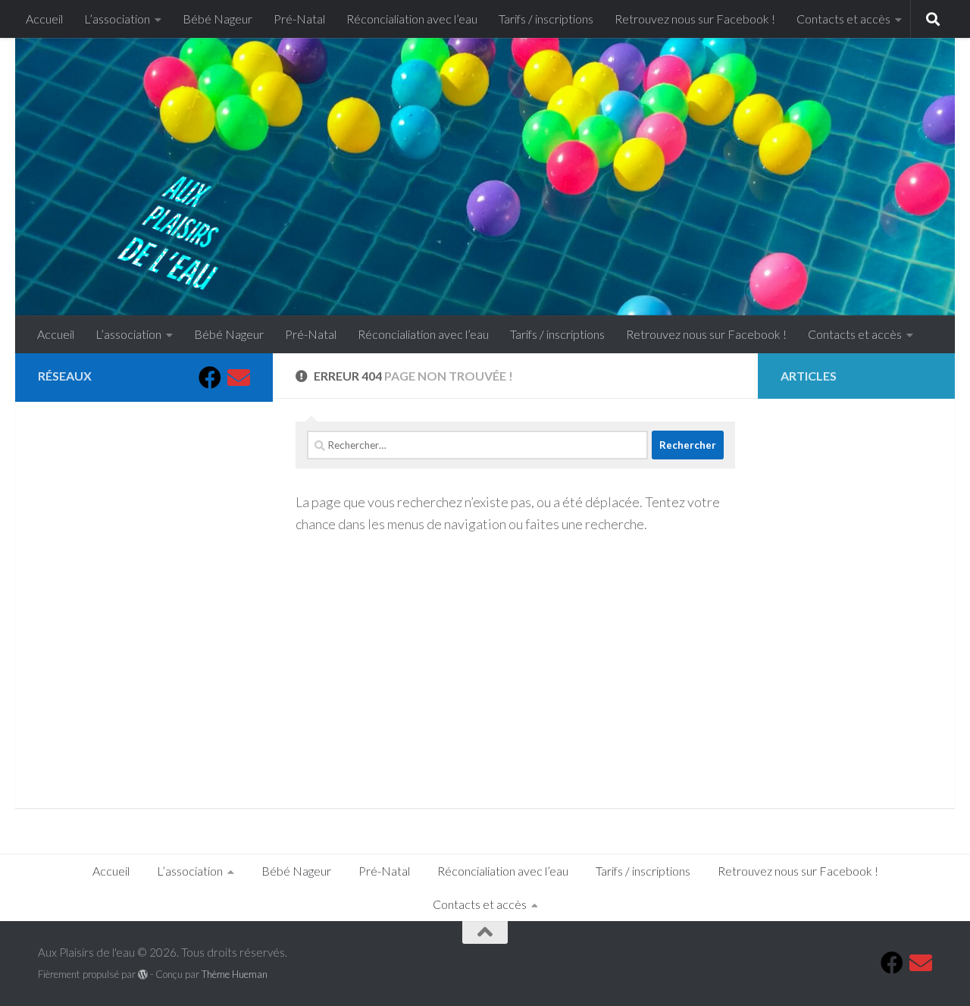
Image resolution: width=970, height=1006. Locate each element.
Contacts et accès (843, 18)
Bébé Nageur (217, 18)
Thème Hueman (235, 974)
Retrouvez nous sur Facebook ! (695, 18)
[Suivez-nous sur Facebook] (210, 377)
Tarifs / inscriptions (546, 18)
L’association (117, 18)
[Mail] (238, 377)
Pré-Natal (299, 18)
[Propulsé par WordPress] (143, 974)
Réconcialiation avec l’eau (411, 18)
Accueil (44, 18)
